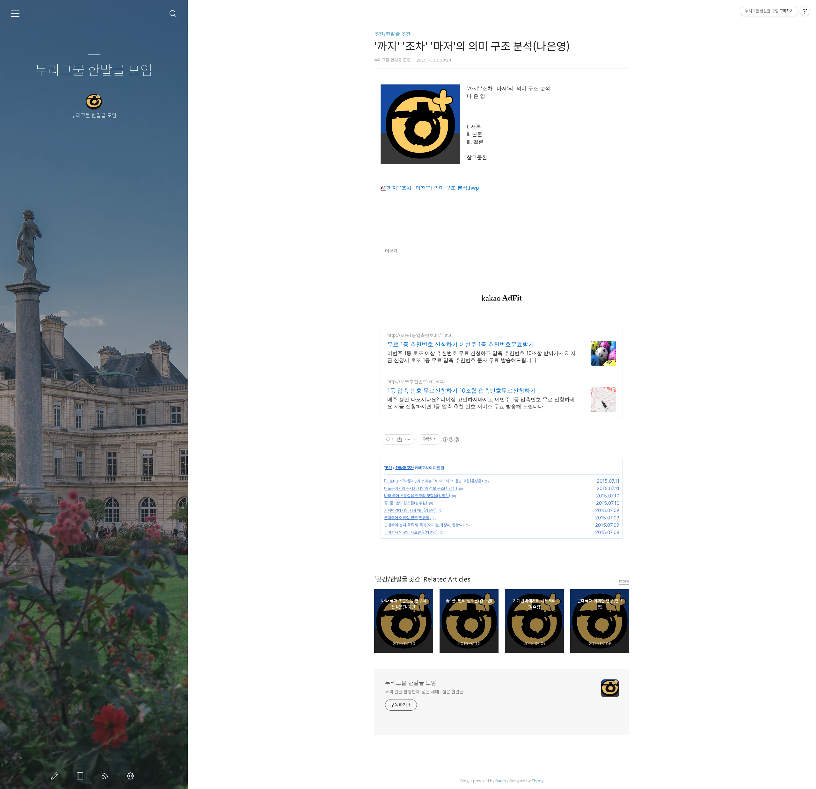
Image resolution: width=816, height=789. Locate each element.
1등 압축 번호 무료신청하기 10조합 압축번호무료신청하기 (461, 390)
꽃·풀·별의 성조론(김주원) (405, 503)
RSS (106, 776)
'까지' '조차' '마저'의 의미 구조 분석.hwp (432, 188)
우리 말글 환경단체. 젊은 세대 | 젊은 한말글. (424, 692)
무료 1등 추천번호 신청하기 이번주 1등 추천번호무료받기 (460, 344)
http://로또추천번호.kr (410, 381)
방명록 (81, 776)
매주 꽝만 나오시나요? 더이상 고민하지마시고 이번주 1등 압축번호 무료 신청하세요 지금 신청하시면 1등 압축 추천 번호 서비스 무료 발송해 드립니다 (481, 402)
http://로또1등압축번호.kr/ (414, 335)
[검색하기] (173, 14)
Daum (500, 780)
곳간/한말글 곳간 (392, 34)
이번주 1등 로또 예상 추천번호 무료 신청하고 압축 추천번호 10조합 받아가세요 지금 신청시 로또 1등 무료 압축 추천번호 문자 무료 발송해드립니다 (481, 356)
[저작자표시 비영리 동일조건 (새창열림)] (450, 439)
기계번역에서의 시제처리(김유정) (410, 510)
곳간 (388, 467)
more (624, 581)
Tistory (537, 780)
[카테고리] (15, 14)
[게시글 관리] (408, 439)
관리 (131, 776)
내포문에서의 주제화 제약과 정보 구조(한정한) (420, 488)
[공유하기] (400, 439)
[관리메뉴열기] (805, 11)
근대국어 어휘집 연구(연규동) (407, 517)
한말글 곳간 (404, 467)
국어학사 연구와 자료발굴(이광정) (411, 532)
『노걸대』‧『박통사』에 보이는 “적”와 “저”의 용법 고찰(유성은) (433, 481)
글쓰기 (56, 776)
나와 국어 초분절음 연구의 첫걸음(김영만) (417, 495)
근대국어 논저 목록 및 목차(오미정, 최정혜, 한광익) (424, 525)
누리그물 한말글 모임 (94, 71)
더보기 (391, 251)
